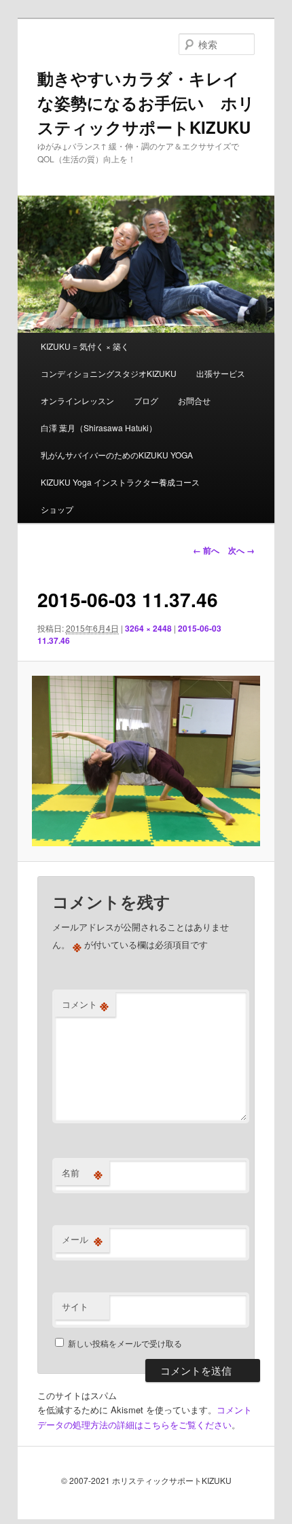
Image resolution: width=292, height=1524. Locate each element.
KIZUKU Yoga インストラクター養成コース (120, 482)
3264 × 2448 (148, 628)
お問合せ (194, 400)
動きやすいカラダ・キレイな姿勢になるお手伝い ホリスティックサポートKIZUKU (146, 103)
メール (82, 1239)
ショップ (57, 509)
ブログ (146, 400)
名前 (82, 1173)
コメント (85, 1004)
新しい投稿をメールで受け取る (125, 1343)
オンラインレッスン (77, 400)
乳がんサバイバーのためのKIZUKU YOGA (117, 454)
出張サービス (220, 373)
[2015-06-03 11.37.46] (145, 761)
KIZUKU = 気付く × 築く (85, 346)
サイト (75, 1306)
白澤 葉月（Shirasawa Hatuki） (99, 427)
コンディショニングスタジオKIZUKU (109, 373)
